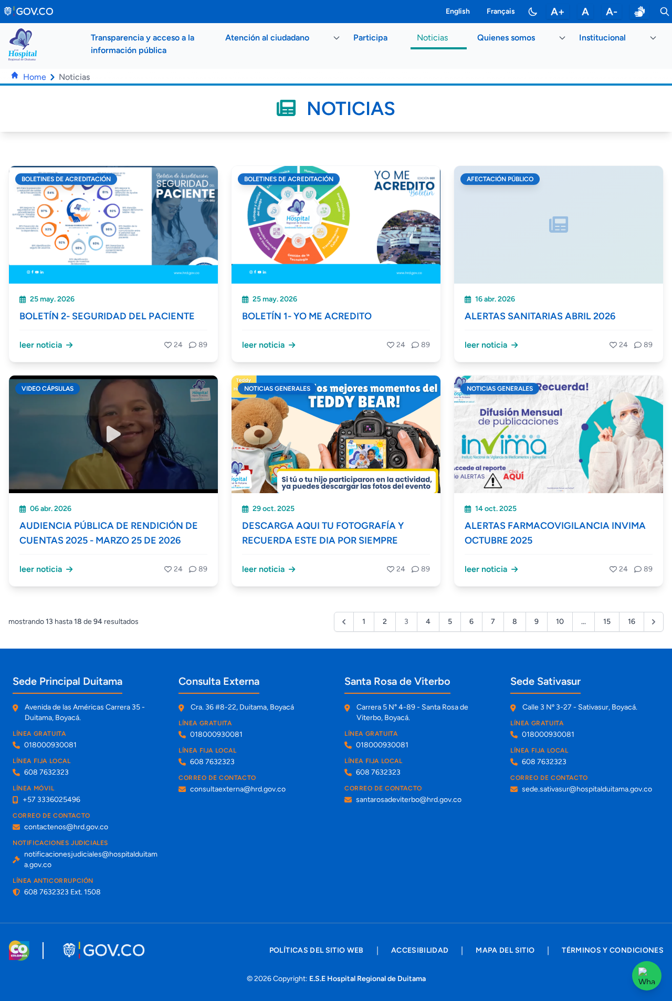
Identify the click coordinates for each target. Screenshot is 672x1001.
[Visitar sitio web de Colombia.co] (19, 950)
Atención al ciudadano (267, 38)
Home (34, 77)
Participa (370, 38)
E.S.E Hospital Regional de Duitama (367, 978)
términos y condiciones (613, 950)
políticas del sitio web (316, 950)
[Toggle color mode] (533, 11)
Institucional (602, 38)
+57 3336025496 (51, 799)
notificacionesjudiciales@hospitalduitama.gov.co (91, 859)
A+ (558, 11)
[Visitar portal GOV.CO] (104, 950)
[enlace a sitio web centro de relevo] (639, 11)
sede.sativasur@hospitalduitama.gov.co (587, 789)
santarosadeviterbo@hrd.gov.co (408, 799)
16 (631, 621)
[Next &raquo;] (654, 622)
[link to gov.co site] (29, 11)
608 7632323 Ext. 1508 (62, 892)
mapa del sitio (505, 950)
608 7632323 (46, 772)
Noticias (432, 38)
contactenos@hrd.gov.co (66, 826)
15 (607, 621)
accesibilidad (420, 950)
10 (560, 621)
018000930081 (50, 745)
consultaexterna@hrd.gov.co (238, 789)
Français (501, 11)
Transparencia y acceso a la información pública (142, 44)
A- (611, 11)
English (458, 11)
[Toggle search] (664, 11)
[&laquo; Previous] (344, 622)
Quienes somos (506, 38)
